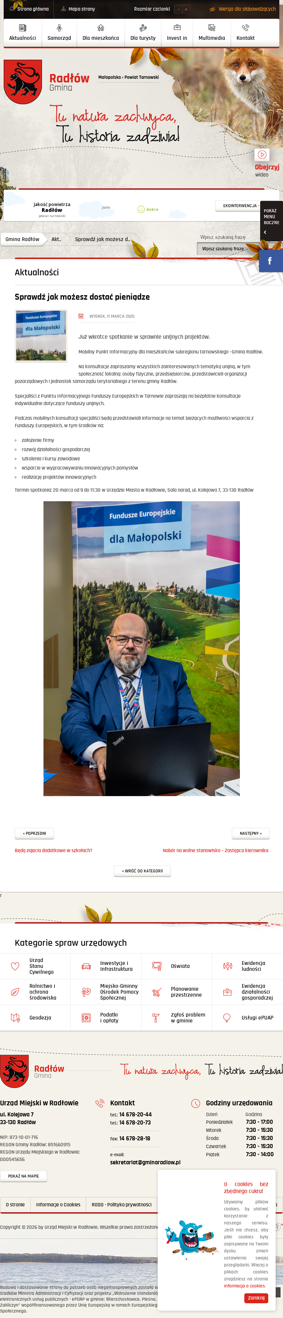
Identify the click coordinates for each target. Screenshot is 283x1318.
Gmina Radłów (22, 239)
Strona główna (33, 9)
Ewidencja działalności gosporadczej (257, 992)
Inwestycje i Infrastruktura (116, 966)
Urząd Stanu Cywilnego (41, 966)
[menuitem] (23, 33)
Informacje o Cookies (58, 1205)
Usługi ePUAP (257, 1017)
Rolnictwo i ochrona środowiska (42, 992)
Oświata (180, 966)
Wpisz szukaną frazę (222, 237)
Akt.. (56, 239)
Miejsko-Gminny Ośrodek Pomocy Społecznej (119, 992)
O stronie (15, 1205)
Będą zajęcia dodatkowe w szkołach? (53, 850)
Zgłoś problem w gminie (188, 1017)
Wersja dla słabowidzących (247, 9)
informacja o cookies (244, 1286)
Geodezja (40, 1017)
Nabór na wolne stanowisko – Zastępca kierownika (215, 850)
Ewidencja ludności (253, 966)
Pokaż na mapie (23, 1176)
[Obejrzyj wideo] (262, 158)
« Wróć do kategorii (142, 871)
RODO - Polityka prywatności (121, 1205)
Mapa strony (82, 9)
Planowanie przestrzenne (186, 992)
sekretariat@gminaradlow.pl (145, 1159)
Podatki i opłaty (109, 1017)
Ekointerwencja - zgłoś (248, 206)
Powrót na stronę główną (47, 82)
